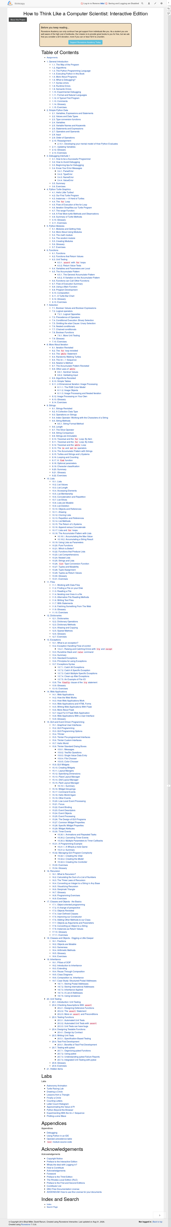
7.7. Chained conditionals (64, 329)
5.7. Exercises (58, 247)
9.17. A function (62, 460)
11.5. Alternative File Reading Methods (70, 597)
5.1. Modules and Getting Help (66, 228)
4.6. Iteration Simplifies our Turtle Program (72, 207)
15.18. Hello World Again (64, 794)
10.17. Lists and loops (65, 530)
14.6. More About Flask (63, 709)
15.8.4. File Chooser (67, 758)
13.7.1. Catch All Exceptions (70, 667)
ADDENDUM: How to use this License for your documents (74, 1191)
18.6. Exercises (59, 956)
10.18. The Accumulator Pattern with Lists (71, 533)
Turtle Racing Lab (55, 1088)
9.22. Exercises (59, 475)
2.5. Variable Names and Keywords (69, 125)
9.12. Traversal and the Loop (69, 444)
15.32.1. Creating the (70, 855)
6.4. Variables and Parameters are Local (71, 268)
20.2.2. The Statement (71, 1011)
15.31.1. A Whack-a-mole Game (72, 846)
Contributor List (54, 1185)
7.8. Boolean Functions (63, 332)
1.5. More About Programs (64, 76)
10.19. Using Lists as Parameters (67, 542)
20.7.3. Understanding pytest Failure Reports (78, 1056)
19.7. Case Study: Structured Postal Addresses (74, 980)
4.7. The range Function (63, 210)
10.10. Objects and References (66, 508)
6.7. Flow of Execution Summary (67, 283)
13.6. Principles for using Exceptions (69, 661)
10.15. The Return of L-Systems (67, 524)
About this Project (17, 19)
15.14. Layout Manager (65, 779)
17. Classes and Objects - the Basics (64, 901)
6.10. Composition (60, 292)
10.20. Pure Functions (62, 545)
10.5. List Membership (62, 493)
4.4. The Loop (61, 201)
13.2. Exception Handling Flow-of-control (71, 645)
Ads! (102, 3)
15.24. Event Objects (62, 813)
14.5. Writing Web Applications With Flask (72, 706)
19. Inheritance (54, 959)
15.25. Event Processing (63, 816)
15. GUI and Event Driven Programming (65, 721)
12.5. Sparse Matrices (62, 630)
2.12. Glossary (59, 149)
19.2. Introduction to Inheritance (67, 965)
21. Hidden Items (55, 1068)
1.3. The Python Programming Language (71, 70)
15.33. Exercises (60, 864)
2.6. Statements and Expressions (67, 128)
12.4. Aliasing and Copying (65, 627)
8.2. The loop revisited (65, 350)
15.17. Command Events (63, 791)
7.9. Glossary (58, 338)
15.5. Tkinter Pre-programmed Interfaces (71, 737)
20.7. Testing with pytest (63, 1047)
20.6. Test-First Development (65, 1041)
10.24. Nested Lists (61, 557)
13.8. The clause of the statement (74, 682)
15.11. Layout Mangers (63, 770)
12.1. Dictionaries (60, 618)
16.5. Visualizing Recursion (65, 886)
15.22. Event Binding (62, 807)
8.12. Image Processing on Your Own (69, 396)
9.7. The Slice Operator (63, 429)
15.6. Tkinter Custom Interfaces (66, 740)
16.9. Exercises (59, 898)
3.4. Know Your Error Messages (67, 168)
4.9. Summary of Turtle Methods (67, 216)
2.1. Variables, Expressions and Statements (72, 113)
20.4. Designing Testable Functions (68, 1029)
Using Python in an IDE (58, 1135)
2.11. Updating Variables (63, 146)
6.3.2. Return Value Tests (69, 265)
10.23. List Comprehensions (65, 554)
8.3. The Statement (64, 353)
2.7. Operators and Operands (65, 131)
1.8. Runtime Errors (61, 85)
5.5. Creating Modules (62, 241)
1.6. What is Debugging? (63, 79)
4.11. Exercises (59, 222)
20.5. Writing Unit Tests (63, 1035)
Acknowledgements (56, 1170)
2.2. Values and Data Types (65, 116)
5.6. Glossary (58, 244)
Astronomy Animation (57, 1085)
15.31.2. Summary (66, 849)
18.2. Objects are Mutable (64, 944)
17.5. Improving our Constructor (67, 916)
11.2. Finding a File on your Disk (67, 588)
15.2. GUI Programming (63, 728)
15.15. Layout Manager (65, 782)
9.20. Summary (59, 469)
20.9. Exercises (59, 1065)
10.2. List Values (60, 484)
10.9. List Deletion (60, 505)
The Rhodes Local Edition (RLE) (62, 1179)
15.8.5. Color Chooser (67, 761)
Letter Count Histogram (58, 1103)
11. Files (51, 581)
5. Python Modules (55, 225)
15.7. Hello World (60, 743)
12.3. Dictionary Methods (64, 624)
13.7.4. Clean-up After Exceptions (73, 676)
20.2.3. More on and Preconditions (77, 1014)
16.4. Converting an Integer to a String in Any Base (76, 883)
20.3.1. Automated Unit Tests (71, 1020)
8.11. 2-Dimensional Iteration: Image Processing (75, 384)
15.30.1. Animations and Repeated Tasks (76, 834)
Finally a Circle (54, 1097)
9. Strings (51, 405)
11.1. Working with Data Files (66, 584)
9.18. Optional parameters (64, 463)
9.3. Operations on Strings (64, 414)
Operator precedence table (59, 1138)
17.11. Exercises (60, 934)
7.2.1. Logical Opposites (68, 314)
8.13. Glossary (59, 399)
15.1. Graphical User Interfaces (66, 724)
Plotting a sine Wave (56, 1115)
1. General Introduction (57, 61)
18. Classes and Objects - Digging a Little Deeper (70, 938)
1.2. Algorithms (59, 67)
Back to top (157, 1221)
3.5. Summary (58, 183)
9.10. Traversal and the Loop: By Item (72, 438)
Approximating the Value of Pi (61, 1106)
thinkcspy (20, 3)
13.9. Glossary (59, 685)
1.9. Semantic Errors (61, 88)
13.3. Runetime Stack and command (72, 651)
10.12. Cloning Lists (61, 515)
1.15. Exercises (59, 107)
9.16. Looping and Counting (65, 457)
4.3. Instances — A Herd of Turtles (68, 198)
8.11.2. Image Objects (67, 390)
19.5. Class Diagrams (62, 974)
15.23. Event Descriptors (63, 810)
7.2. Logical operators (62, 311)
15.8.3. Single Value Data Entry (72, 755)
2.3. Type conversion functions (66, 119)
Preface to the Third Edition (60, 1176)
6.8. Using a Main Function (64, 286)
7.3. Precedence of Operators (66, 317)
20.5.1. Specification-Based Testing (74, 1038)
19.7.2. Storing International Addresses (75, 986)
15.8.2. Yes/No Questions (69, 752)
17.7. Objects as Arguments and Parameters (73, 922)
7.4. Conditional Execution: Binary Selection (73, 320)
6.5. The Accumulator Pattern (66, 271)
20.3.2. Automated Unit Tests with (76, 1023)
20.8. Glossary (59, 1062)
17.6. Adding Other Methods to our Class (71, 919)
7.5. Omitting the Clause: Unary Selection (74, 323)
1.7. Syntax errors (60, 82)
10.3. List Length (60, 487)
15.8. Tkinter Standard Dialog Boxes (69, 746)
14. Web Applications (57, 691)
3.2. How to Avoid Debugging (66, 161)
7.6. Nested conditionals (63, 326)
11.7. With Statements (62, 603)
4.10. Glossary (59, 219)
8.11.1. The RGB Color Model (71, 387)
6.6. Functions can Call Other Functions (70, 280)
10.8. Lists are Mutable (62, 502)
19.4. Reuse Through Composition (68, 971)
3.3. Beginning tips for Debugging (68, 165)
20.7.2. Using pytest (66, 1053)
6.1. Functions (58, 253)
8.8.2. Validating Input (67, 374)
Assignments (52, 57)
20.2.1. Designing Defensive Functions (75, 1007)
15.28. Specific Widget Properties (68, 825)
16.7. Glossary (59, 892)
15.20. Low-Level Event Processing (69, 801)
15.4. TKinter (58, 734)
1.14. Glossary (59, 104)
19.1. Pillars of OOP (61, 962)
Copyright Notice (55, 1158)
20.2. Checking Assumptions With (72, 1005)
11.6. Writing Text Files (63, 600)
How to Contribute (55, 1167)
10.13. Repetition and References (68, 518)
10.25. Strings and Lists (63, 560)
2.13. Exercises (59, 152)
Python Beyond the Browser (60, 1109)
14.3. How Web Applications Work (68, 700)
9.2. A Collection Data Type (65, 411)
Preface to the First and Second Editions (66, 1182)
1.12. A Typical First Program (65, 98)
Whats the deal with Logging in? (62, 1164)
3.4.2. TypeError (64, 174)
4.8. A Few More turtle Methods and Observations (75, 213)
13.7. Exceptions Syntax (63, 664)
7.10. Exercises (59, 341)
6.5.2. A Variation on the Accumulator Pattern (78, 277)
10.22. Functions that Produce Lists (68, 551)
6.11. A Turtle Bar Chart (63, 295)
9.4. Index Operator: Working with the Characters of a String (80, 417)
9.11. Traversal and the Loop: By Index (72, 441)
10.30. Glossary (59, 575)
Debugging (52, 1132)
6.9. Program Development (64, 289)
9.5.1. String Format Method (70, 423)
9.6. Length (57, 426)
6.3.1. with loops (71, 262)
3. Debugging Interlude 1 (58, 155)
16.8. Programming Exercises (66, 895)
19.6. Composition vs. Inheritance (68, 977)
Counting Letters (54, 1100)
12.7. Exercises (59, 636)
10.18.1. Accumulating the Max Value (75, 536)
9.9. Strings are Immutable (64, 435)
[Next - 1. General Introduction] (159, 1215)
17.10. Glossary (59, 931)
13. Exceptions (54, 639)
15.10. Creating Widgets (63, 767)
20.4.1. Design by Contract (70, 1032)
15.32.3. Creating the (72, 861)
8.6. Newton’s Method (62, 362)
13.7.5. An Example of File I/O (71, 679)
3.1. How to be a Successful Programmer (71, 158)
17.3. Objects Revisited (63, 910)
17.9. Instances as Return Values (67, 928)
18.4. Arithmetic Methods (63, 950)
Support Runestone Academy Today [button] (85, 42)
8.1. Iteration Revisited (62, 347)
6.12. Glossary (59, 298)
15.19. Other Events (61, 797)
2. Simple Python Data (57, 110)
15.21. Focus (58, 804)
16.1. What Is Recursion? (64, 874)
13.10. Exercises (60, 688)
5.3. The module (62, 234)
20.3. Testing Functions (63, 1017)
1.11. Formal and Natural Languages (69, 94)
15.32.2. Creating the (70, 858)
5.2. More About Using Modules (67, 231)
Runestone (25, 1224)
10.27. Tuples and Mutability (65, 566)
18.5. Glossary (59, 953)
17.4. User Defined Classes (65, 913)
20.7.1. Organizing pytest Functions (74, 1050)
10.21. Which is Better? (63, 548)
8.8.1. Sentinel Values (67, 371)
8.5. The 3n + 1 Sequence (64, 359)
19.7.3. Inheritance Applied (70, 989)
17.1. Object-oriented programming (68, 904)
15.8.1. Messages (65, 749)
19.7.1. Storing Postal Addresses (72, 983)
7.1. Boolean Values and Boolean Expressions (74, 307)
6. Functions (52, 250)
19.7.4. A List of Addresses (70, 992)
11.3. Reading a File (61, 591)
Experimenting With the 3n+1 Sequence (65, 1112)
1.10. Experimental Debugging (66, 91)
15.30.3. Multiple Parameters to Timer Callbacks (80, 840)
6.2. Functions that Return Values (67, 256)
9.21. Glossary (59, 472)
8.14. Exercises (59, 402)
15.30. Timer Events (61, 831)
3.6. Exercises (58, 186)
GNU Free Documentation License (63, 1188)
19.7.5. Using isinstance (68, 995)
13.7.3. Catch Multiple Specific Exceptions (77, 673)
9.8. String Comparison (63, 432)
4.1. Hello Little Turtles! (63, 192)
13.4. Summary (59, 655)
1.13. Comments (60, 101)
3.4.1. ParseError (65, 171)
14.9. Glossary (59, 718)
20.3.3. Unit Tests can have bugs (72, 1026)
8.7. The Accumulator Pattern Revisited (70, 365)
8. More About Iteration (57, 344)
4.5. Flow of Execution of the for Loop (69, 204)
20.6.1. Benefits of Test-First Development (77, 1044)
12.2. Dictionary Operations (65, 621)
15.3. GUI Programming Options (67, 731)
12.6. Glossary (59, 633)
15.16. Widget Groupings (64, 788)
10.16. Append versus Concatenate (69, 527)
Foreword (51, 1173)
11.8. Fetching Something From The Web (71, 606)
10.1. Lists (57, 481)
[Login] (10, 3)
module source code (59, 1141)
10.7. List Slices (59, 499)
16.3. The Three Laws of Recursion (68, 880)
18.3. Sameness (59, 947)
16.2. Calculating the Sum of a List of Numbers (74, 877)
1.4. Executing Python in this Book (68, 73)
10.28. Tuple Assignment (64, 569)
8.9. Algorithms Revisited (64, 378)
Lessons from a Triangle (58, 1094)
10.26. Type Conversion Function (70, 563)
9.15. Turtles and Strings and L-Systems (71, 454)
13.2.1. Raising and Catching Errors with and (84, 648)
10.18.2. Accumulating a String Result (75, 539)
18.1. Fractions (59, 941)
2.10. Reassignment (61, 140)
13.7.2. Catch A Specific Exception (73, 670)
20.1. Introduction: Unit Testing (66, 1001)
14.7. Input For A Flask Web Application (71, 712)
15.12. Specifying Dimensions (66, 773)
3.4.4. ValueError (65, 180)
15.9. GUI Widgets (60, 764)
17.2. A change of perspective (66, 907)
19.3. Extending (59, 968)
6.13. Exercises (59, 301)
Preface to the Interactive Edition (62, 1161)
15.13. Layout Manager (66, 776)
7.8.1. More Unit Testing (68, 335)
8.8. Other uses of (63, 368)
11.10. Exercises (60, 612)
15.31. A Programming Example (67, 843)
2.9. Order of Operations (63, 137)
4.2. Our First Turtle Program (65, 195)
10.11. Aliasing (59, 511)
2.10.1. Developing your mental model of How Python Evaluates (87, 143)
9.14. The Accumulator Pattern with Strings (72, 451)
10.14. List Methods (61, 521)
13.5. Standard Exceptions (64, 657)
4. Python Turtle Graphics (59, 189)
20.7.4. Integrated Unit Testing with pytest (76, 1059)
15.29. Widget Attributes (63, 828)
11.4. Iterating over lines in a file (67, 594)
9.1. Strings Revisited (62, 408)
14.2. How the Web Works (64, 697)
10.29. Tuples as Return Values (67, 572)
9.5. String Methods (61, 420)
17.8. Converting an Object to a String (70, 925)
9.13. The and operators (69, 448)
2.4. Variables (58, 122)
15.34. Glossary (59, 868)
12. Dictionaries (54, 615)
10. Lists (51, 478)
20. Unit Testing (54, 998)
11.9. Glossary (59, 609)
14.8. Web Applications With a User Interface (73, 715)
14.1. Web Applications (63, 694)
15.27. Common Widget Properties (68, 822)
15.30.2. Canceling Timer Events (72, 837)
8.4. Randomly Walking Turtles (66, 356)
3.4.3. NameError (65, 177)
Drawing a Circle (55, 1091)
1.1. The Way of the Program (65, 64)
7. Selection (52, 304)
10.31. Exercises (60, 578)
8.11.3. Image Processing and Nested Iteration (79, 393)
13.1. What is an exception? (65, 642)
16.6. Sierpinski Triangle (63, 889)
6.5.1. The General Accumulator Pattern (76, 274)
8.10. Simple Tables (61, 381)
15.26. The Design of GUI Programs (69, 819)
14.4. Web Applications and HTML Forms (71, 703)
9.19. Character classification (65, 466)
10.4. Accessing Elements (64, 490)
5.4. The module (63, 238)
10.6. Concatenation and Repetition (69, 496)
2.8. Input (56, 134)
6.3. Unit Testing (59, 259)
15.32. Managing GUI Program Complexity (72, 852)
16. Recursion (53, 870)
